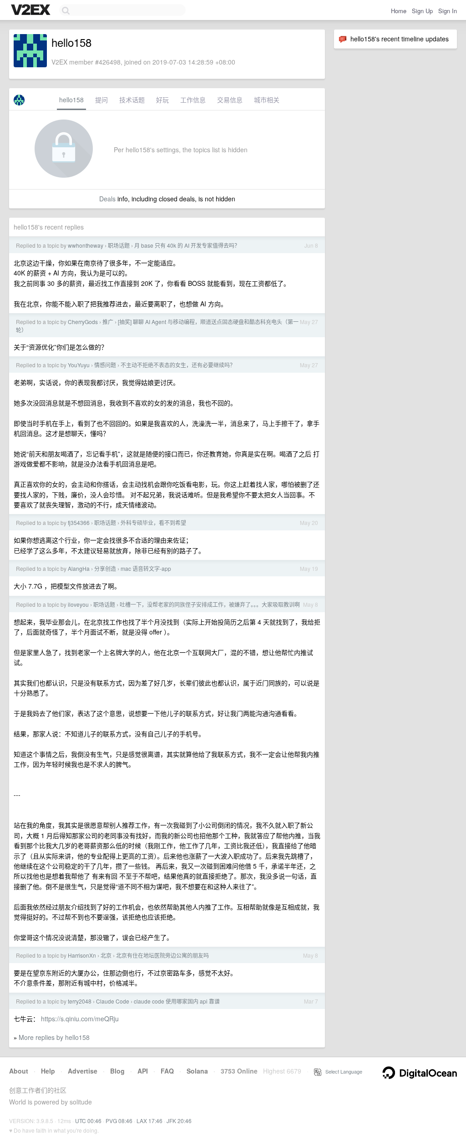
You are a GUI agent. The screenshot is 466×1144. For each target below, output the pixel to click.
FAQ (167, 1070)
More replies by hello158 (54, 1037)
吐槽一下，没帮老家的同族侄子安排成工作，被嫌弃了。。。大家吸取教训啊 (210, 604)
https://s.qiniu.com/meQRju (80, 1018)
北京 (106, 955)
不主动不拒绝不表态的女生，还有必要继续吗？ (178, 365)
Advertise (82, 1070)
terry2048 (79, 1001)
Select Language (341, 1071)
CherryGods (83, 321)
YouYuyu (79, 365)
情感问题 (105, 365)
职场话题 (119, 245)
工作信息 (193, 99)
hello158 (71, 99)
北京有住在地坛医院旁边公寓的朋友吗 (162, 955)
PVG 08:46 (119, 1120)
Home (398, 10)
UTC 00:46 (88, 1120)
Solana (197, 1070)
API (142, 1070)
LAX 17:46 (149, 1120)
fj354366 (79, 522)
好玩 (162, 99)
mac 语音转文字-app (146, 568)
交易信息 (230, 99)
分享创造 (105, 568)
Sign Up (422, 10)
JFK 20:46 (179, 1120)
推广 (107, 321)
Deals (107, 198)
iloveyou (78, 604)
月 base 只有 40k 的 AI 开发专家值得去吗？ (187, 245)
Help (48, 1070)
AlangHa (79, 568)
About (18, 1070)
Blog (117, 1070)
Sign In (447, 10)
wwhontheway (85, 245)
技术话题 (132, 99)
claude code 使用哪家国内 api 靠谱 (177, 1001)
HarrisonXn (82, 955)
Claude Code (112, 1001)
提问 (101, 99)
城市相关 (266, 99)
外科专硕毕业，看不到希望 (153, 522)
